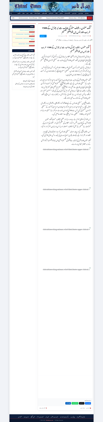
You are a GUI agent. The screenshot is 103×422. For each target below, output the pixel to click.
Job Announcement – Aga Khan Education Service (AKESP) (24, 39)
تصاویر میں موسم (40, 416)
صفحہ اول (87, 13)
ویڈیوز (31, 13)
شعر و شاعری (51, 13)
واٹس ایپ (74, 403)
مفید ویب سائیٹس (54, 416)
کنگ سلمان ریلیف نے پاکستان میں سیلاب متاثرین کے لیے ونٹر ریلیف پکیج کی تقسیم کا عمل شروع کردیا (24, 56)
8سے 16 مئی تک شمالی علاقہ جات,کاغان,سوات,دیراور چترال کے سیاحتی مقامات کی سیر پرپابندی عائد (25, 83)
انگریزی (19, 13)
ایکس (81, 403)
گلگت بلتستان (67, 13)
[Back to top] (3, 419)
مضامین (61, 13)
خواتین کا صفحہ (37, 13)
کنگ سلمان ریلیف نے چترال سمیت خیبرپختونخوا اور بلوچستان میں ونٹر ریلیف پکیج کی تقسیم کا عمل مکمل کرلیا (23, 74)
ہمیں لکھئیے (33, 416)
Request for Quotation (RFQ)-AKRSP (50, 18)
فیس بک (87, 403)
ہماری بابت (26, 416)
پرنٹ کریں (42, 36)
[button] (11, 13)
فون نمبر (47, 416)
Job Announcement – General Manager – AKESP (26, 18)
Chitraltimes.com (49, 420)
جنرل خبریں (74, 13)
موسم (27, 13)
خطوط (56, 13)
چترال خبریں (80, 13)
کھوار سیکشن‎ (44, 13)
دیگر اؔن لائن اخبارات (64, 416)
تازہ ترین (87, 408)
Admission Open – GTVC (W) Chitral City (73, 18)
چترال (23, 13)
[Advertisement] (66, 387)
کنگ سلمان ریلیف (42, 408)
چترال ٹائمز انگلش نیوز (81, 416)
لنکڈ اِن (67, 403)
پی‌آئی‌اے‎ (73, 416)
